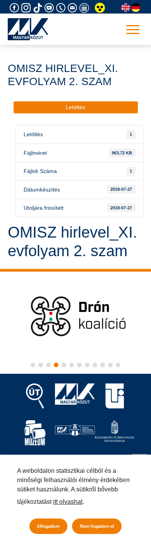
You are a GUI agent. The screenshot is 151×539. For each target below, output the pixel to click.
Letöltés (75, 107)
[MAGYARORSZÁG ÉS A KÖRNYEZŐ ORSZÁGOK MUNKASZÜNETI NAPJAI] (85, 8)
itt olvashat (67, 501)
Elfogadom (48, 526)
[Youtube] (50, 8)
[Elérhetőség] (62, 8)
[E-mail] (73, 8)
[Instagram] (27, 8)
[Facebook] (15, 8)
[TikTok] (39, 8)
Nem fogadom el (97, 526)
